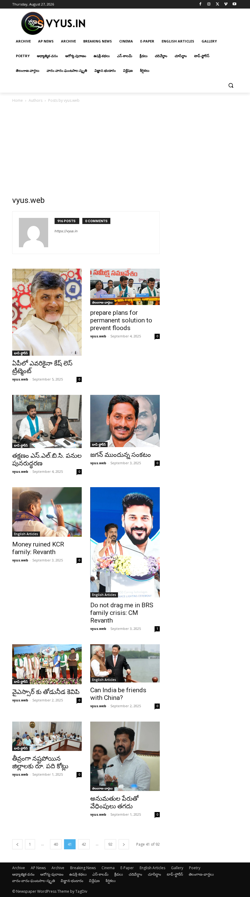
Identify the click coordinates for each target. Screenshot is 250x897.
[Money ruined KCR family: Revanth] (47, 512)
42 (84, 844)
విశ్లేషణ (94, 880)
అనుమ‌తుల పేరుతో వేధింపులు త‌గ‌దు (114, 802)
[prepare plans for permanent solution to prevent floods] (125, 287)
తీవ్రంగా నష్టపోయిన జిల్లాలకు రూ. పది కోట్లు (40, 762)
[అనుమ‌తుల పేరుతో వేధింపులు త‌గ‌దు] (125, 756)
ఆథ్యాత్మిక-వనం (23, 874)
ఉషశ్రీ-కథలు (78, 874)
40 (56, 844)
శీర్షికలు (110, 880)
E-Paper (127, 867)
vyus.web (20, 379)
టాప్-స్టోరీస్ (21, 353)
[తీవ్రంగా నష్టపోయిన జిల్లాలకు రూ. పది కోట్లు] (47, 736)
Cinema (108, 867)
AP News (38, 867)
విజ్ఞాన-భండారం (72, 880)
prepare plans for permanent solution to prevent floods (121, 320)
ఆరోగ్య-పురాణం (51, 874)
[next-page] (124, 844)
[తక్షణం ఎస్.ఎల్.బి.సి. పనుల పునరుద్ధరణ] (47, 421)
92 (110, 844)
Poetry (194, 867)
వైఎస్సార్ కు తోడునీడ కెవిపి (46, 692)
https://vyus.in (66, 231)
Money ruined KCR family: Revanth (38, 548)
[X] (217, 4)
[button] (230, 85)
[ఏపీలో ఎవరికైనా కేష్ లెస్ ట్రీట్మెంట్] (47, 312)
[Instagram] (208, 4)
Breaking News (83, 867)
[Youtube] (234, 4)
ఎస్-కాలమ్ (100, 874)
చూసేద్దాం (154, 874)
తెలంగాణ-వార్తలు (102, 302)
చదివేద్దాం (135, 874)
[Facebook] (200, 4)
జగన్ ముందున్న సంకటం (120, 454)
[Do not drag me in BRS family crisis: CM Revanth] (125, 542)
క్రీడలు (118, 874)
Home (17, 100)
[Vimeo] (225, 4)
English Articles (26, 534)
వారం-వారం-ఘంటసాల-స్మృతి (33, 880)
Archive (18, 867)
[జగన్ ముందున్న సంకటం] (125, 421)
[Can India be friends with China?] (125, 663)
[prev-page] (17, 844)
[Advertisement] (125, 150)
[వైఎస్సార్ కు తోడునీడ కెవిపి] (47, 664)
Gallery (177, 867)
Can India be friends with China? (118, 693)
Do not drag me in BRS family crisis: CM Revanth (121, 612)
